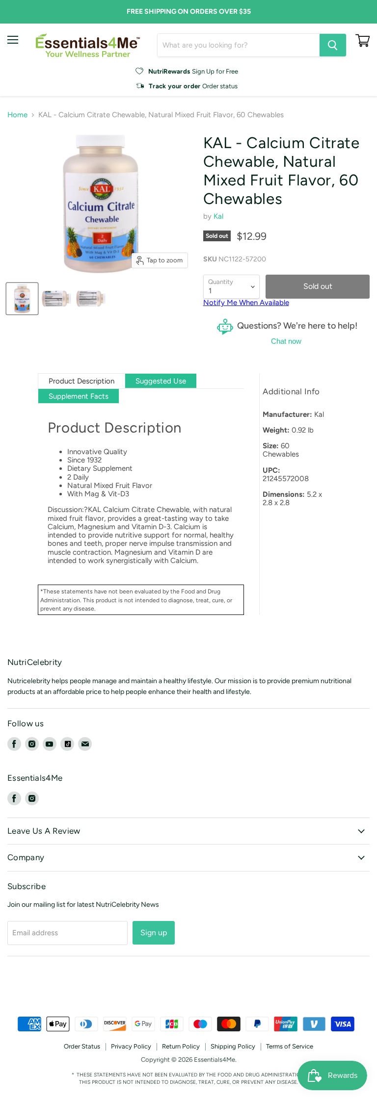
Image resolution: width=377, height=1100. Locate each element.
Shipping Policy (233, 1046)
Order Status (82, 1046)
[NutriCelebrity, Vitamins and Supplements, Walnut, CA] (188, 990)
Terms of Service (289, 1046)
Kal (218, 216)
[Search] (333, 45)
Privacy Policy (131, 1046)
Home (17, 115)
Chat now (286, 341)
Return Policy (181, 1046)
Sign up (153, 932)
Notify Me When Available (246, 302)
